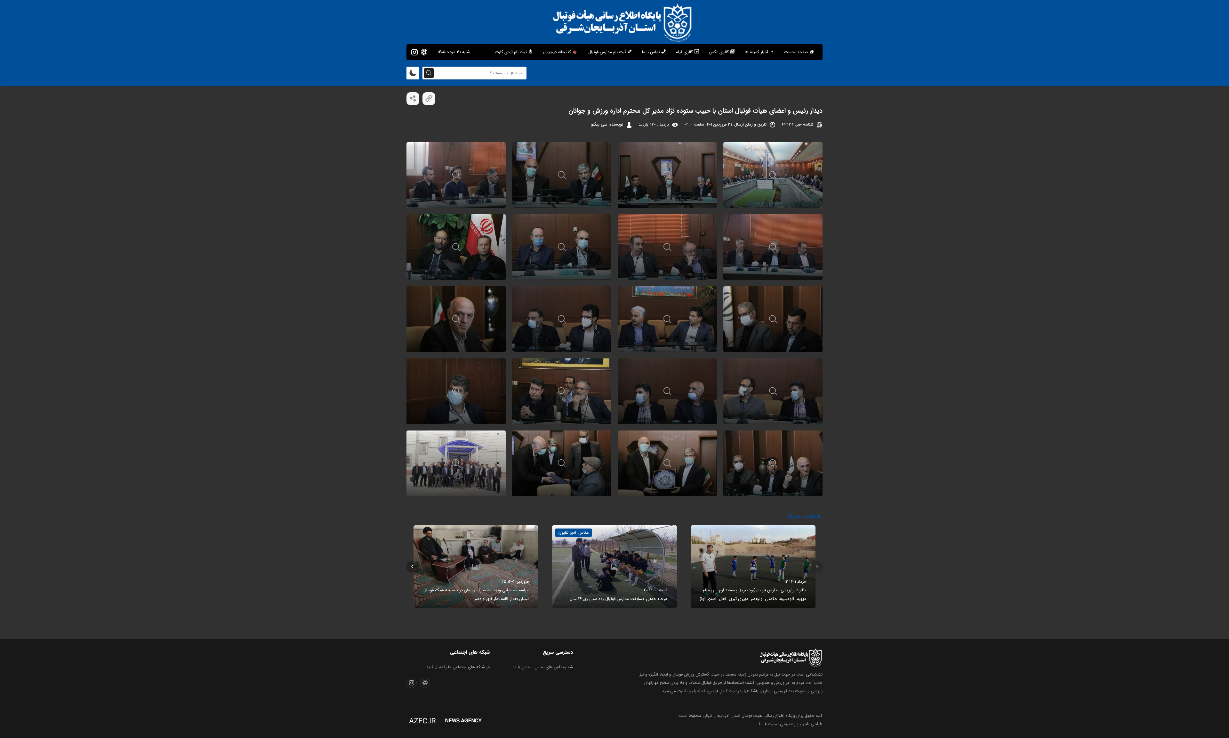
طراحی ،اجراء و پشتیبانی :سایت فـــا (791, 724)
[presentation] (817, 566)
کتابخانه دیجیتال (557, 52)
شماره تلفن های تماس (553, 667)
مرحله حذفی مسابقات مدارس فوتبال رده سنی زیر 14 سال (618, 598)
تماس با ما (522, 667)
